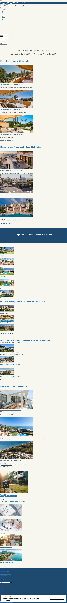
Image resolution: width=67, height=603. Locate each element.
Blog (2, 16)
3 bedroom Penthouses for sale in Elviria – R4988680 (10, 410)
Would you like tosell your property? (8, 495)
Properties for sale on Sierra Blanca (4, 571)
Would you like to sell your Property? (4, 579)
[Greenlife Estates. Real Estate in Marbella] (4, 4)
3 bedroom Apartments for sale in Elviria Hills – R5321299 (11, 84)
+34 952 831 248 (16, 2)
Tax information (2, 578)
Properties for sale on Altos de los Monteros (5, 574)
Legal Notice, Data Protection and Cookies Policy (6, 602)
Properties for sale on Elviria (3, 575)
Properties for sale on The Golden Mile (5, 568)
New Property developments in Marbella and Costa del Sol (25, 340)
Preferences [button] (8, 600)
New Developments (4, 14)
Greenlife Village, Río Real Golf (6, 322)
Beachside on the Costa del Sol (13, 387)
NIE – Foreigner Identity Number (6, 516)
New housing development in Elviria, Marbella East (10, 352)
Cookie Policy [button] (27, 599)
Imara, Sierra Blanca (4, 313)
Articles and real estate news (12, 502)
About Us (3, 15)
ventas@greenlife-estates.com (24, 2)
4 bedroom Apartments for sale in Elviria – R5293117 (10, 460)
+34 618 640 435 (11, 2)
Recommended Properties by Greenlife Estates (20, 147)
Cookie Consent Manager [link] (6, 596)
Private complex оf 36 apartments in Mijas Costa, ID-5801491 (12, 170)
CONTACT (3, 17)
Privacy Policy (34, 593)
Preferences (45, 599)
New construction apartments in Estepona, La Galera (10, 194)
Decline (53, 599)
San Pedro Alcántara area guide (6, 562)
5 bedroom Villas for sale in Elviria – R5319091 (9, 217)
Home (3, 11)
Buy (2, 12)
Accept (61, 599)
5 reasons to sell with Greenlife (6, 547)
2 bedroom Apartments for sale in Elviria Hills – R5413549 (11, 134)
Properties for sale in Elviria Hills (14, 61)
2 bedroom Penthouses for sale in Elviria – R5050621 (10, 436)
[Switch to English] (2, 18)
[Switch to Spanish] (2, 19)
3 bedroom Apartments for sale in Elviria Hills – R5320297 (11, 109)
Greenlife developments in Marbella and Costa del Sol (23, 302)
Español (5, 9)
